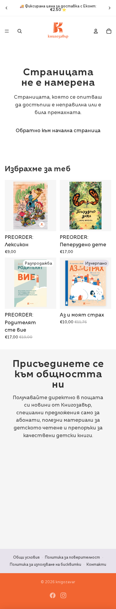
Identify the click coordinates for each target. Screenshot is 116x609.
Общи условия (26, 557)
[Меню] (7, 31)
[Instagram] (63, 595)
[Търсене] (19, 31)
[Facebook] (52, 595)
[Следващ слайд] (109, 8)
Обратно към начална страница (58, 130)
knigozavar (65, 582)
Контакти (96, 564)
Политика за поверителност (72, 557)
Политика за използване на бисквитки (45, 564)
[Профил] (95, 31)
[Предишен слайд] (6, 8)
